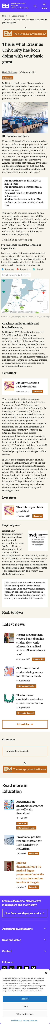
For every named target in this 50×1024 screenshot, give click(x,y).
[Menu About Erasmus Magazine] (45, 928)
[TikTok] (19, 968)
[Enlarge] (44, 534)
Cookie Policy (16, 1020)
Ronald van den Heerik (18, 136)
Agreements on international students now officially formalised (29, 807)
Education (7, 77)
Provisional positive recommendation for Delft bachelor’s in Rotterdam (29, 842)
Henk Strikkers (9, 72)
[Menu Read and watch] (45, 940)
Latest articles (18, 15)
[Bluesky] (33, 968)
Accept (25, 999)
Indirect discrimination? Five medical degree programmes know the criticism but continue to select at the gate (30, 872)
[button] (45, 972)
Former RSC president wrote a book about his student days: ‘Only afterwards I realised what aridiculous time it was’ (30, 644)
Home (5, 15)
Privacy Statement (30, 1020)
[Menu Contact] (45, 951)
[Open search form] (35, 6)
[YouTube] (26, 968)
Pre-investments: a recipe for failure (27, 384)
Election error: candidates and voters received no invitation (29, 699)
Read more (28, 595)
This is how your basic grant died (29, 509)
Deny (25, 1006)
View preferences (25, 1014)
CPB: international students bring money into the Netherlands (29, 672)
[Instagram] (4, 968)
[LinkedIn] (11, 968)
